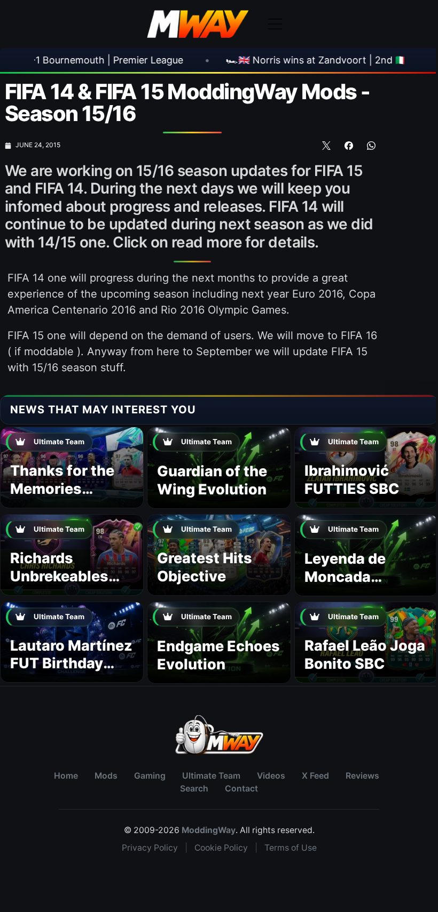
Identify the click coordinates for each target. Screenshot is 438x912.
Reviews (362, 776)
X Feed (315, 776)
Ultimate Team (211, 776)
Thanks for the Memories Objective (62, 489)
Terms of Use (290, 848)
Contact (241, 788)
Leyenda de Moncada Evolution (345, 577)
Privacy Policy (150, 848)
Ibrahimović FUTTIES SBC (352, 480)
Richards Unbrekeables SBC (59, 576)
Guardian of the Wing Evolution (212, 480)
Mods (106, 776)
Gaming (150, 776)
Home (66, 776)
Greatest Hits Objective (204, 567)
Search (194, 788)
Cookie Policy (221, 848)
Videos (271, 776)
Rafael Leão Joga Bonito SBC (364, 655)
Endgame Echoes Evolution (218, 655)
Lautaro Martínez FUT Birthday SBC (71, 664)
